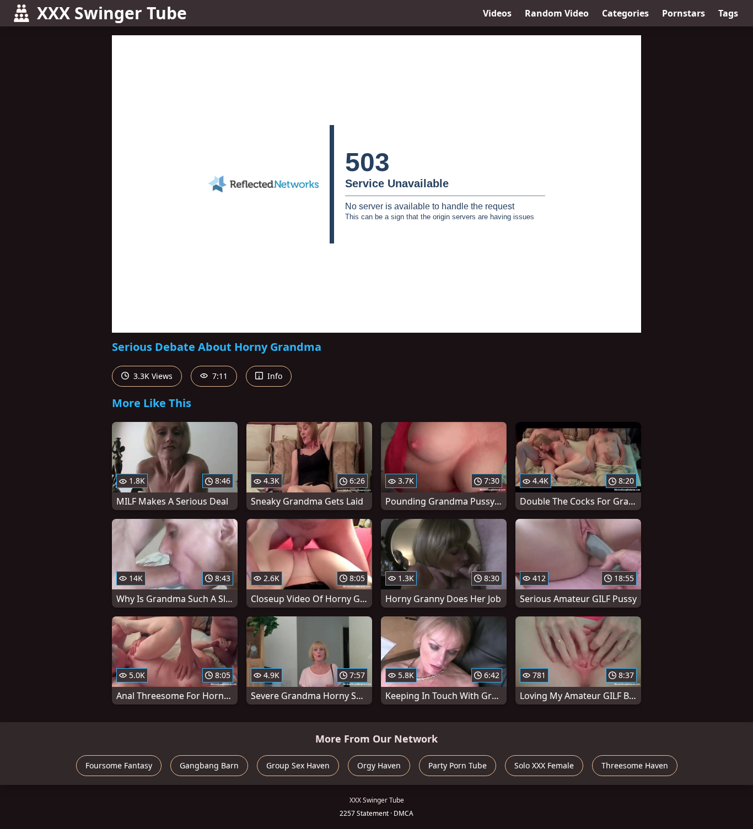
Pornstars (683, 13)
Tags (728, 13)
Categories (625, 13)
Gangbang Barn (209, 765)
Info (273, 376)
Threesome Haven (634, 765)
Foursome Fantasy (118, 765)
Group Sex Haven (298, 765)
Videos (497, 13)
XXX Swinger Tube (112, 13)
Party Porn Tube (457, 765)
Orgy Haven (379, 765)
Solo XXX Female (544, 765)
